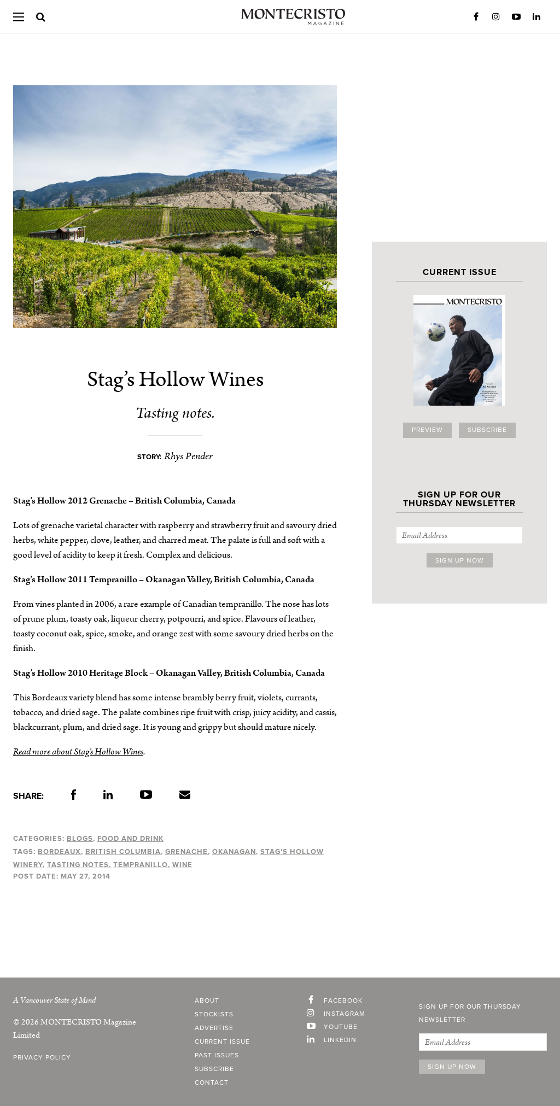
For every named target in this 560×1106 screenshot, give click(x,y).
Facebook (476, 17)
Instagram (496, 17)
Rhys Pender (188, 456)
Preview (427, 430)
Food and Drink (130, 838)
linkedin (340, 1040)
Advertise (214, 1028)
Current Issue (222, 1042)
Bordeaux (59, 851)
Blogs (80, 838)
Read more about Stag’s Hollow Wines (78, 751)
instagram (344, 1014)
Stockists (214, 1014)
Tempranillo (140, 865)
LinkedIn (536, 17)
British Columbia (123, 851)
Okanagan (234, 851)
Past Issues (217, 1055)
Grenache (186, 851)
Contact (212, 1083)
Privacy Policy (42, 1058)
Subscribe (487, 430)
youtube (341, 1027)
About (207, 1001)
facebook (343, 1001)
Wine (182, 865)
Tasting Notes (78, 865)
